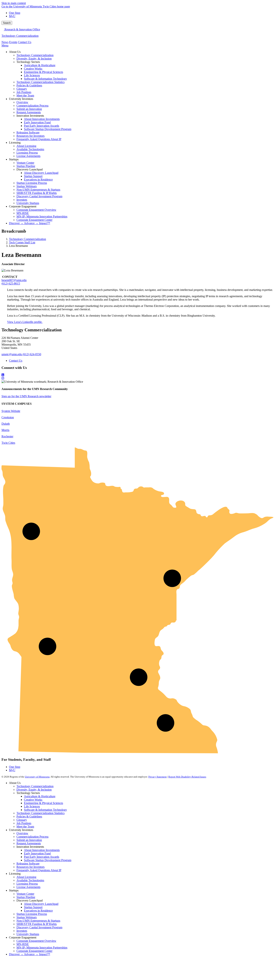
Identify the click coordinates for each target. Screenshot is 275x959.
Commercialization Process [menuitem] (32, 105)
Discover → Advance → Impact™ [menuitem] (29, 223)
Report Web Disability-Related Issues (187, 776)
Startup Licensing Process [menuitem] (31, 182)
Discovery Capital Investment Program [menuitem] (39, 196)
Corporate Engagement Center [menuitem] (34, 219)
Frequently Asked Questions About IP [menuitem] (38, 139)
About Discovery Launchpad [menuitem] (41, 172)
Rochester (7, 436)
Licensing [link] (15, 142)
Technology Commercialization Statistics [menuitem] (40, 82)
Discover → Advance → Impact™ (29, 954)
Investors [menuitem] (21, 199)
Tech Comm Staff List (22, 242)
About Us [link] (15, 51)
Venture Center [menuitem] (25, 162)
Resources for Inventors (30, 866)
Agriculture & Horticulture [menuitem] (39, 65)
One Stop (14, 12)
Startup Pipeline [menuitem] (25, 166)
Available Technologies (30, 880)
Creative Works (33, 799)
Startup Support (33, 907)
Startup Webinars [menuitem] (26, 186)
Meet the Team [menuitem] (25, 95)
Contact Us (24, 42)
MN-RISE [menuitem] (22, 213)
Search (7, 22)
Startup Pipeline (25, 897)
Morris (5, 430)
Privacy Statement (157, 776)
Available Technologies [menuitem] (30, 149)
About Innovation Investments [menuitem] (42, 119)
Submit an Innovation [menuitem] (29, 109)
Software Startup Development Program (47, 860)
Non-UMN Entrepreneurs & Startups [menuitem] (38, 189)
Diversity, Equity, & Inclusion (34, 789)
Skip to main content (13, 3)
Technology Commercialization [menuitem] (35, 55)
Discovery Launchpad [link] (29, 169)
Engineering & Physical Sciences (43, 803)
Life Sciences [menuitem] (32, 75)
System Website (10, 411)
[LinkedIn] (137, 375)
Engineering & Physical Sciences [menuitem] (43, 72)
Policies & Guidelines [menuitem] (29, 85)
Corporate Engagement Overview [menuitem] (36, 209)
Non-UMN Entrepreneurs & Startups (38, 920)
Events (13, 42)
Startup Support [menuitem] (33, 176)
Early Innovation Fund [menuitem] (37, 122)
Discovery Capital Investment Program (39, 927)
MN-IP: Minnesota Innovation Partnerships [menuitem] (41, 216)
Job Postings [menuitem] (23, 92)
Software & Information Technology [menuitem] (45, 78)
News (4, 42)
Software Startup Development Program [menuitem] (47, 129)
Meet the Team (25, 826)
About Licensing (26, 877)
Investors (21, 930)
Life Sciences (32, 806)
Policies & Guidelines (29, 816)
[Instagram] (137, 378)
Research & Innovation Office (22, 29)
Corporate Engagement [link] (22, 206)
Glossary (21, 819)
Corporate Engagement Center (34, 950)
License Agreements (28, 887)
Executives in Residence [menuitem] (38, 179)
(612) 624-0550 (32, 354)
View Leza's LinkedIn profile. (24, 322)
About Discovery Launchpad (41, 903)
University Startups (27, 934)
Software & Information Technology (45, 809)
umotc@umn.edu (11, 354)
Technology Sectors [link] (28, 61)
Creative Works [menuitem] (33, 68)
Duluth (5, 423)
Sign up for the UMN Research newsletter (26, 396)
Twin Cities (8, 442)
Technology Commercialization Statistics (40, 813)
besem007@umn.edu (14, 280)
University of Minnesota (37, 776)
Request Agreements (28, 843)
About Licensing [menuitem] (26, 145)
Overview (22, 833)
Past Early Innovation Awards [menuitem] (41, 125)
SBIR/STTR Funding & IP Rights (36, 924)
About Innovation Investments (42, 850)
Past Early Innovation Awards (41, 856)
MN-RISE (22, 944)
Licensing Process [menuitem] (27, 152)
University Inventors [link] (21, 98)
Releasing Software (27, 863)
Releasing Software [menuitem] (27, 132)
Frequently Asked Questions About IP (38, 870)
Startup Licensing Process (31, 914)
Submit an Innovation (29, 840)
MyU (12, 16)
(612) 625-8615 (10, 283)
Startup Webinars (26, 917)
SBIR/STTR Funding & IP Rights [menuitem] (36, 193)
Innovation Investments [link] (30, 115)
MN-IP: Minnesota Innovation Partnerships (41, 947)
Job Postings (23, 823)
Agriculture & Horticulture (39, 796)
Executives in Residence (38, 910)
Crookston (7, 417)
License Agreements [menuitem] (28, 156)
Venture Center (25, 893)
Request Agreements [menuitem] (28, 112)
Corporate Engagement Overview (36, 940)
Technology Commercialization (20, 35)
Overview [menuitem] (22, 102)
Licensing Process (27, 883)
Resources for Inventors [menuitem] (30, 135)
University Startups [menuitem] (27, 203)
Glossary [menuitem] (21, 88)
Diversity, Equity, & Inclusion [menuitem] (34, 58)
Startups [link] (14, 159)
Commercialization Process (32, 836)
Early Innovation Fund (37, 853)
